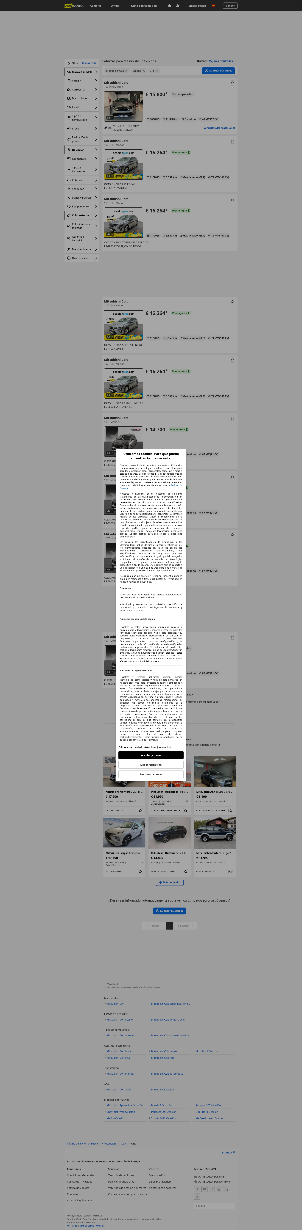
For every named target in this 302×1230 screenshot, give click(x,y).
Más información (151, 764)
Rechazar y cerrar (151, 774)
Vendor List (165, 747)
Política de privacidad (130, 747)
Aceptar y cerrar (151, 755)
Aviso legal (150, 747)
